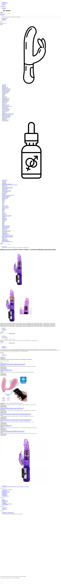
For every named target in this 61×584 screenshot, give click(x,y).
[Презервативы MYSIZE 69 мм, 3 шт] (6, 425)
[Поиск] (10, 13)
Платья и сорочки (5, 206)
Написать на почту (5, 18)
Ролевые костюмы (5, 198)
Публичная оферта (5, 504)
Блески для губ (4, 186)
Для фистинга (4, 119)
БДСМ (6, 218)
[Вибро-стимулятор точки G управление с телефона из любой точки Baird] (13, 402)
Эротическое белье (11, 195)
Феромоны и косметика (13, 184)
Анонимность (4, 2)
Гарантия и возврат (5, 500)
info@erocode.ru (4, 509)
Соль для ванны (4, 192)
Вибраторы (4, 86)
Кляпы (3, 223)
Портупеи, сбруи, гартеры (6, 231)
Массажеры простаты (5, 100)
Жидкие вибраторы (5, 120)
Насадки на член (4, 102)
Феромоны (3, 194)
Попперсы (7, 240)
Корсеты (3, 209)
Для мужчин (4, 181)
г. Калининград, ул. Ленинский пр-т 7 (8, 512)
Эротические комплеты (5, 196)
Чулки (3, 201)
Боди (3, 204)
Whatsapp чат (4, 19)
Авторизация (4, 7)
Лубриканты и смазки (5, 491)
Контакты (3, 3)
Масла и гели (4, 238)
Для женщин (4, 183)
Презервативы (4, 492)
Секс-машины (4, 97)
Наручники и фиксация (5, 226)
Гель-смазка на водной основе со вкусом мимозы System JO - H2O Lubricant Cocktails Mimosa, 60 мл (15, 420)
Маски (3, 224)
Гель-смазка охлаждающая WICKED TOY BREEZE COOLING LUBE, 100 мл (12, 431)
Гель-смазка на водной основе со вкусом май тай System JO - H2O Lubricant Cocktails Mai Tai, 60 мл (15, 414)
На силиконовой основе (5, 109)
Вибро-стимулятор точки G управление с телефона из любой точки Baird (11, 403)
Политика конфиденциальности (7, 489)
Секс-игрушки (4, 246)
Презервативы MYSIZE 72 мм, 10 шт (6, 370)
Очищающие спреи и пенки (6, 191)
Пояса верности (4, 232)
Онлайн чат (4, 508)
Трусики (3, 212)
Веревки (3, 221)
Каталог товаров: (3, 488)
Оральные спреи (4, 189)
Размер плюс (4, 214)
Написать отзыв (3, 358)
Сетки (3, 203)
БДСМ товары (4, 494)
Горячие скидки (10, 241)
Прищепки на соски (5, 234)
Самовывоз (4, 4)
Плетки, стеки (4, 229)
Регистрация (4, 8)
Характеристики (4, 347)
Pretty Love (3, 330)
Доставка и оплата (5, 501)
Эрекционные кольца (5, 105)
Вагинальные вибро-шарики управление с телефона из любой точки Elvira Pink (12, 364)
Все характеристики (5, 337)
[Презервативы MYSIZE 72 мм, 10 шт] (6, 369)
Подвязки (3, 217)
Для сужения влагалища (6, 117)
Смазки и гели (9, 106)
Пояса (3, 211)
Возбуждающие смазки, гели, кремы (7, 114)
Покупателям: (2, 497)
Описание (3, 346)
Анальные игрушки (5, 92)
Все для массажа (10, 236)
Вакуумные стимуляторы (6, 89)
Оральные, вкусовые (5, 111)
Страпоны (3, 94)
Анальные (3, 112)
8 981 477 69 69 (2, 14)
